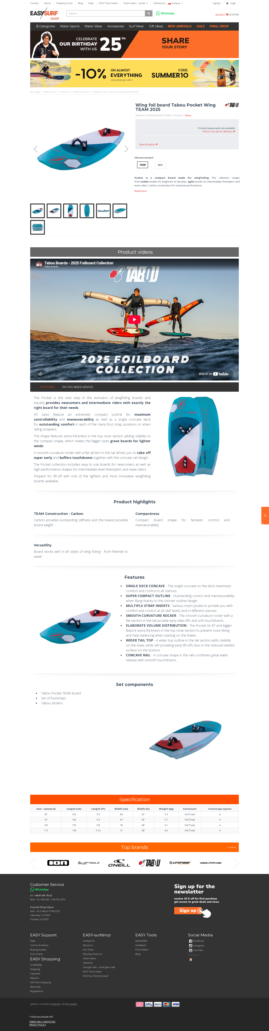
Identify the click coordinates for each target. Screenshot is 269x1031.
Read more (140, 191)
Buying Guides (38, 949)
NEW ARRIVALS (180, 26)
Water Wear (93, 26)
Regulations (36, 991)
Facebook (198, 940)
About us (88, 945)
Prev (34, 149)
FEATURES (47, 387)
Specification (147, 144)
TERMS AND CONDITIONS (42, 1021)
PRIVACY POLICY (37, 1024)
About (47, 3)
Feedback (140, 945)
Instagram (198, 945)
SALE (201, 26)
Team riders (130, 3)
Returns (34, 978)
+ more (232, 847)
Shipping (35, 969)
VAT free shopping (40, 982)
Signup (216, 3)
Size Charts (36, 954)
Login (233, 3)
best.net (56, 1004)
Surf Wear (136, 26)
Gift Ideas (156, 26)
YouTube (198, 950)
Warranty (35, 986)
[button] (265, 515)
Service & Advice (39, 945)
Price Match (141, 949)
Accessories (115, 26)
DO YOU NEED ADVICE (77, 387)
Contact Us (89, 940)
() (234, 14)
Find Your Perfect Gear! (96, 976)
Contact (34, 3)
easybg (73, 1004)
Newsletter (141, 940)
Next (128, 149)
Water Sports (69, 26)
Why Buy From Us (92, 954)
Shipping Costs (64, 3)
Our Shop (88, 949)
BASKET (221, 14)
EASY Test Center (108, 3)
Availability (36, 964)
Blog (80, 3)
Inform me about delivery (218, 131)
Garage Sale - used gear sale (99, 967)
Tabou (187, 115)
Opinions (88, 962)
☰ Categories (45, 26)
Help (91, 3)
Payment (35, 973)
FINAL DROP (219, 26)
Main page (35, 91)
